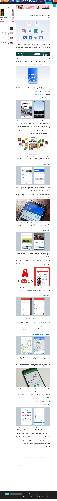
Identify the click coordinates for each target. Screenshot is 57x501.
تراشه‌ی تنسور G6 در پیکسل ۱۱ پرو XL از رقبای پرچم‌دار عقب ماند (5, 42)
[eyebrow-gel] (33, 7)
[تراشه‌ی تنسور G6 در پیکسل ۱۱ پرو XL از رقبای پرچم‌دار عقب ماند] (11, 43)
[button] (27, 453)
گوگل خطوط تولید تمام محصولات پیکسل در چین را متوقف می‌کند (5, 37)
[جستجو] (54, 8)
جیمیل (43, 322)
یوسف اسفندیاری (45, 17)
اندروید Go (27, 61)
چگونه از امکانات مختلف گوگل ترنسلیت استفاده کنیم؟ (38, 446)
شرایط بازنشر (48, 494)
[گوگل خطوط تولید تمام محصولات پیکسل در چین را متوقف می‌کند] (11, 38)
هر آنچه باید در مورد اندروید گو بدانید (40, 94)
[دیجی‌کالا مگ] (54, 5)
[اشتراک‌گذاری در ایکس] (19, 453)
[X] (8, 496)
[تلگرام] (5, 496)
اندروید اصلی (40, 62)
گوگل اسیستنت (47, 91)
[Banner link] (28, 1)
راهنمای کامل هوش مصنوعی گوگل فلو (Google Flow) (5, 27)
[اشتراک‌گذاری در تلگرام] (16, 453)
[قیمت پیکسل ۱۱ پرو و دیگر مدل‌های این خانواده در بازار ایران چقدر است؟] (11, 33)
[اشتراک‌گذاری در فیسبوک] (21, 453)
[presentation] (12, 14)
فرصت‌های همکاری (42, 494)
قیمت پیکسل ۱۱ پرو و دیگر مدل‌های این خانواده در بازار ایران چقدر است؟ (5, 33)
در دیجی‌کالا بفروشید (30, 494)
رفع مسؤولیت (36, 494)
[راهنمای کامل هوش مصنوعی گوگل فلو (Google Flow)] (11, 28)
